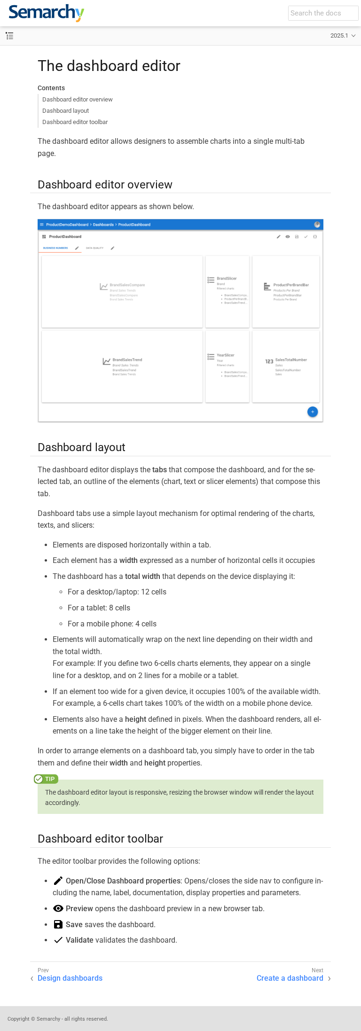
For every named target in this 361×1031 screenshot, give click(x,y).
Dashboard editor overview (77, 99)
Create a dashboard (290, 978)
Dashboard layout (65, 110)
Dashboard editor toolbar (75, 121)
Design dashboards (70, 978)
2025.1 (339, 35)
